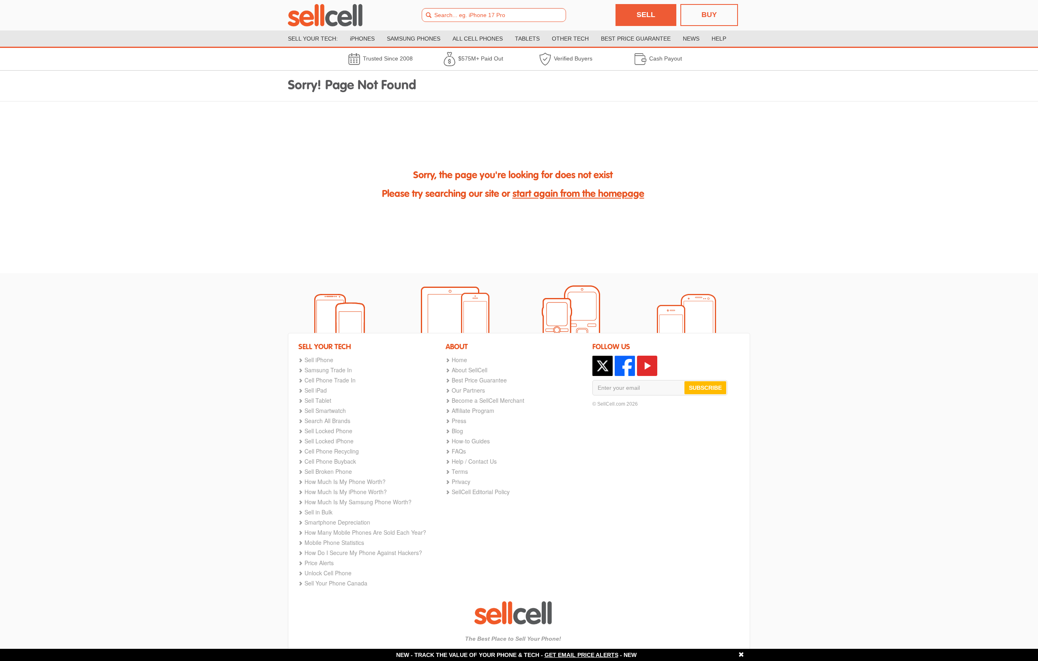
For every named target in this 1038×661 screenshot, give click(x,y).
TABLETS (527, 38)
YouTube (647, 366)
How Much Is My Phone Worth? (345, 481)
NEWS (691, 38)
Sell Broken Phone (328, 471)
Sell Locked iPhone (329, 441)
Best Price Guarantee (479, 380)
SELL (646, 15)
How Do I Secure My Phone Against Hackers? (363, 552)
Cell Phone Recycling (332, 451)
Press (459, 420)
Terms (460, 471)
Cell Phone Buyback (330, 461)
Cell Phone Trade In (330, 380)
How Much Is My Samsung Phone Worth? (358, 502)
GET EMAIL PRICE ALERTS (581, 655)
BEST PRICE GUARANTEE (636, 38)
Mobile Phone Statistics (334, 542)
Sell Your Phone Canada (336, 583)
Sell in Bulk (318, 512)
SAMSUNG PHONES (413, 38)
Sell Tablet (318, 400)
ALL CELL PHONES (478, 38)
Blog (457, 431)
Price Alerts (319, 563)
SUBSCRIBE (705, 388)
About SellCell (469, 370)
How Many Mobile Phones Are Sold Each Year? (365, 532)
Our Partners (468, 390)
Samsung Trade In (328, 370)
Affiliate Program (473, 410)
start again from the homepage (578, 194)
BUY (709, 15)
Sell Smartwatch (325, 410)
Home (459, 360)
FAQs (459, 451)
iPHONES (362, 38)
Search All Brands (327, 420)
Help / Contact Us (474, 461)
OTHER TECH (570, 38)
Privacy (461, 481)
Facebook (625, 366)
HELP (719, 38)
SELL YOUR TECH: (313, 38)
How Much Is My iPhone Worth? (346, 492)
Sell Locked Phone (328, 431)
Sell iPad (316, 390)
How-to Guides (471, 441)
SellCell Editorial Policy (481, 492)
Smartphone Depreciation (337, 522)
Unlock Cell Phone (328, 573)
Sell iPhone (319, 360)
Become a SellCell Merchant (488, 400)
